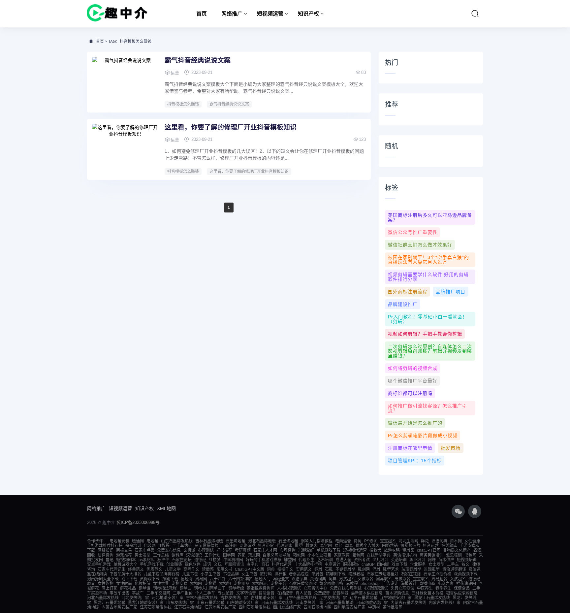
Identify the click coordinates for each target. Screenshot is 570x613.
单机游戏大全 (125, 564)
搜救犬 (375, 550)
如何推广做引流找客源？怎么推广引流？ (427, 408)
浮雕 (376, 569)
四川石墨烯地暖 (317, 607)
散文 (465, 564)
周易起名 (439, 579)
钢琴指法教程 (165, 588)
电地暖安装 (119, 541)
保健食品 (462, 588)
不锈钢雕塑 (345, 569)
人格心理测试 (289, 588)
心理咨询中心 (315, 588)
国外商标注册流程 (408, 291)
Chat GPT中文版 (249, 569)
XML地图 (166, 508)
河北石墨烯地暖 (262, 541)
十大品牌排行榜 (308, 564)
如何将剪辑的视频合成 (412, 368)
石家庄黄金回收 (303, 583)
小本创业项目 (319, 555)
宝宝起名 (388, 541)
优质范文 (154, 569)
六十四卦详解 (240, 579)
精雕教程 (356, 574)
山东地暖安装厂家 (243, 602)
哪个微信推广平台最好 (412, 380)
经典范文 (136, 569)
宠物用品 (241, 583)
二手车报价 (183, 593)
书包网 (470, 555)
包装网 (150, 545)
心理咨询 (288, 550)
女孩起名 (458, 579)
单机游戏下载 (328, 550)
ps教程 (352, 583)
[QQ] (474, 511)
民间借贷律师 (206, 545)
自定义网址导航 (276, 555)
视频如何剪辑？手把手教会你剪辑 (425, 334)
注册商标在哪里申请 (410, 448)
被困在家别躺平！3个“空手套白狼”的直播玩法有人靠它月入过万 (428, 260)
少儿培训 (380, 560)
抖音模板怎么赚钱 (183, 104)
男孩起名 (347, 579)
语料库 (177, 555)
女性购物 (105, 583)
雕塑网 (290, 560)
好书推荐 (224, 550)
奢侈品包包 (299, 574)
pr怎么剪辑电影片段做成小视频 (423, 435)
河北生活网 (408, 541)
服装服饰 (351, 564)
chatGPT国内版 (375, 564)
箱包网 (299, 555)
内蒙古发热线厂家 (444, 602)
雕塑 (299, 545)
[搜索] (475, 13)
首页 (201, 13)
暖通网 (138, 541)
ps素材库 (147, 560)
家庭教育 (342, 555)
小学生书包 (210, 574)
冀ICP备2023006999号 (138, 522)
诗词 (358, 541)
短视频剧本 (126, 560)
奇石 (265, 564)
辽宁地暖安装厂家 (396, 598)
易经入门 (262, 579)
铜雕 (318, 569)
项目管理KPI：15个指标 (415, 460)
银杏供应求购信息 (462, 593)
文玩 (218, 564)
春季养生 (443, 588)
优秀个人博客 (367, 545)
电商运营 (343, 541)
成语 (207, 564)
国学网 (229, 555)
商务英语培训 (431, 555)
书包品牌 (231, 574)
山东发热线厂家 (180, 602)
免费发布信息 (169, 550)
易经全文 (281, 579)
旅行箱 (266, 574)
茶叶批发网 (392, 607)
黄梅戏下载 (150, 579)
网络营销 (390, 545)
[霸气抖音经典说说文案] (125, 81)
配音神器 (340, 593)
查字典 (253, 564)
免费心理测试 (402, 588)
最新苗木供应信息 (367, 593)
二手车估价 (182, 545)
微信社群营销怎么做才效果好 (420, 244)
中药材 (374, 607)
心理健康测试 (376, 588)
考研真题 (243, 550)
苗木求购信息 (397, 593)
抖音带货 (266, 545)
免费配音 (322, 593)
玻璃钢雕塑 (411, 569)
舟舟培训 (133, 545)
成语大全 (343, 560)
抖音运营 (431, 545)
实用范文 (304, 569)
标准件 (163, 560)
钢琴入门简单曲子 (210, 588)
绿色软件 (193, 564)
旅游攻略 (392, 550)
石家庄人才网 (265, 550)
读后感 (208, 569)
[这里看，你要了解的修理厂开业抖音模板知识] (125, 148)
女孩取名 (365, 579)
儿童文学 (173, 569)
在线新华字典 (379, 555)
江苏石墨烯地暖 (188, 607)
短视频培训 (467, 560)
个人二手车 (205, 593)
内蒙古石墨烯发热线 (408, 602)
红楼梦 (215, 560)
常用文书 (224, 569)
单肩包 (317, 574)
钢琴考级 (236, 588)
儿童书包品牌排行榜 (161, 574)
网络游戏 (247, 545)
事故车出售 (119, 593)
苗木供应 (446, 560)
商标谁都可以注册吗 (410, 393)
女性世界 (161, 583)
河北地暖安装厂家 (167, 598)
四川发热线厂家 (287, 607)
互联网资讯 (234, 564)
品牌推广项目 (450, 291)
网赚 (432, 560)
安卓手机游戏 (99, 564)
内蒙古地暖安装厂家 (119, 607)
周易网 (201, 579)
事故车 (138, 593)
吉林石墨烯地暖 (209, 541)
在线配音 (285, 593)
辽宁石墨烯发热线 (301, 598)
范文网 (254, 555)
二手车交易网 (158, 593)
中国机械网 (233, 560)
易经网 (187, 579)
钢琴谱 (144, 588)
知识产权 (308, 13)
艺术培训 (325, 560)
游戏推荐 (124, 555)
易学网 (326, 545)
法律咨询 (105, 555)
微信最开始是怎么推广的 (415, 423)
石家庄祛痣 (411, 574)
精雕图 (408, 550)
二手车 (453, 564)
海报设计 (409, 583)
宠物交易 (179, 583)
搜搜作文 (285, 569)
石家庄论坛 (182, 560)
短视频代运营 (355, 550)
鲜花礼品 (128, 588)
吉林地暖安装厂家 (266, 598)
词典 (271, 569)
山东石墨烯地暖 (210, 602)
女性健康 (472, 541)
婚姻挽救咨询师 (260, 588)
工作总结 (161, 555)
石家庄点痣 (144, 550)
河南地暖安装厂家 (372, 602)
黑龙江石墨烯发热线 (432, 598)
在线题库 (449, 545)
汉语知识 (194, 555)
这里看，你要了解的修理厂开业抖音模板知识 (231, 127)
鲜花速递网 (466, 583)
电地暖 (152, 541)
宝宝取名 (421, 579)
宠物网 (196, 583)
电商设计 (332, 564)
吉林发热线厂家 (234, 598)
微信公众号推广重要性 (412, 232)
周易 (349, 545)
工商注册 (229, 545)
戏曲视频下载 (466, 574)
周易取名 (384, 579)
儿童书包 (190, 574)
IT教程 (164, 545)
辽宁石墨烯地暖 (363, 598)
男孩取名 (402, 579)
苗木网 (456, 541)
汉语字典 (299, 579)
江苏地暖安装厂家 (220, 607)
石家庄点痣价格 (437, 574)
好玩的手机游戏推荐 (263, 560)
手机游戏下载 (152, 564)
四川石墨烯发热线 (254, 607)
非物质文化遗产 (457, 550)
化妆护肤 (142, 583)
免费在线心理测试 (346, 588)
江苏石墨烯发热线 (156, 607)
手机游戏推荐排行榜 (105, 545)
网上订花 (109, 588)
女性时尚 (124, 583)
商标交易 (124, 550)
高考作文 (191, 569)
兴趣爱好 (306, 550)
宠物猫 (210, 583)
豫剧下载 (170, 579)
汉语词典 (439, 541)
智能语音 (266, 593)
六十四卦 (218, 579)
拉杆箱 (280, 574)
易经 (338, 545)
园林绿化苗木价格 (427, 593)
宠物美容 (278, 583)
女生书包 (249, 574)
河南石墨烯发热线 (277, 602)
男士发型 (142, 555)
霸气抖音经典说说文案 (198, 60)
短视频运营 (270, 13)
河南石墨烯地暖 (340, 602)
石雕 (329, 569)
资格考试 (362, 560)
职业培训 (417, 560)
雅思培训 (454, 555)
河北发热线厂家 (135, 598)
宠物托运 (260, 583)
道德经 (200, 560)
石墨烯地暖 (235, 541)
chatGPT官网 (428, 550)
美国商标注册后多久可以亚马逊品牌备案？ (430, 217)
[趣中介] (117, 13)
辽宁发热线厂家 (333, 598)
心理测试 (206, 550)
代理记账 (284, 545)
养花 (241, 555)
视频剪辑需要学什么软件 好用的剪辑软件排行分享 (428, 277)
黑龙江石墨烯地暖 (109, 602)
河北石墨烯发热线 (103, 598)
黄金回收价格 (331, 583)
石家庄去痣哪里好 (382, 574)
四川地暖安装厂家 (349, 607)
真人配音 (303, 593)
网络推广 (231, 13)
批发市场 (450, 448)
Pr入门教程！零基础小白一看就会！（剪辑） (427, 319)
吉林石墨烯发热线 (202, 598)
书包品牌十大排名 (125, 574)
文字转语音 (246, 593)
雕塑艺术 (391, 569)
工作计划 (212, 555)
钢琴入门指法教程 (316, 541)
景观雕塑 (432, 569)
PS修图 (370, 541)
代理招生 (306, 560)
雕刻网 (364, 569)
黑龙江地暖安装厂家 (146, 602)
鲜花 (425, 541)
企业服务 (418, 564)
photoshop (370, 583)
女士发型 (436, 564)
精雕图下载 (336, 574)
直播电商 (427, 583)
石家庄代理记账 (111, 569)
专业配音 (226, 593)
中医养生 (425, 588)
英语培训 (399, 560)
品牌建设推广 (403, 304)
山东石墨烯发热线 (177, 541)
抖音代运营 (282, 564)
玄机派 (189, 550)
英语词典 (318, 579)
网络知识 (105, 550)
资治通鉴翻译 (454, 569)
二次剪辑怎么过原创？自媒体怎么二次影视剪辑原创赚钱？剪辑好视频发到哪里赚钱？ (430, 351)
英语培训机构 (405, 555)
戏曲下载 (399, 564)
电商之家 (446, 583)
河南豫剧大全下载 (103, 579)
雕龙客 (311, 545)
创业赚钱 (174, 564)
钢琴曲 (185, 588)
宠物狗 (225, 583)
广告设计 (390, 583)
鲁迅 (109, 560)
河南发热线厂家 (309, 602)
